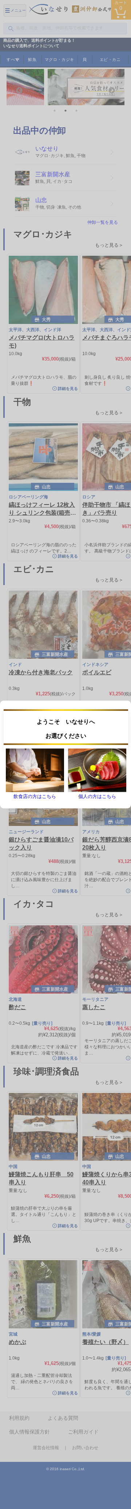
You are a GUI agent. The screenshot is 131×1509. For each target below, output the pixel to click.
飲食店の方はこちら (34, 796)
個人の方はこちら (97, 796)
